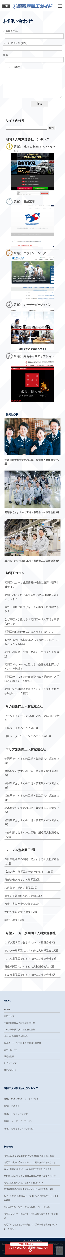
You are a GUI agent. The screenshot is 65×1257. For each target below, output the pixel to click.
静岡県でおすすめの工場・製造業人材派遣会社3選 (32, 760)
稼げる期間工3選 (14, 919)
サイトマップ (10, 1063)
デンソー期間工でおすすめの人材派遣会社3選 (31, 950)
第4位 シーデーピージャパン (18, 1121)
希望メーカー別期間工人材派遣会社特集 (22, 1043)
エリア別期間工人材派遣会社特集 (19, 1029)
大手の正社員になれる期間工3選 (23, 895)
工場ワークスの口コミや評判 (21, 728)
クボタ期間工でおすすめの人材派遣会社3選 (30, 942)
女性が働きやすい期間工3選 (21, 911)
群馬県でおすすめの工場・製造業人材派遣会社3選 (32, 773)
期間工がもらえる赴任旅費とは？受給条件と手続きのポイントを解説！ (32, 678)
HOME (7, 1009)
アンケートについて (32, 1240)
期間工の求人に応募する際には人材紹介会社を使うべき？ (32, 597)
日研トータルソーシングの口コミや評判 (28, 736)
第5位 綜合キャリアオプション (19, 1128)
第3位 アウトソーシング (16, 1114)
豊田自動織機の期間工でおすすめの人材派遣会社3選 (32, 861)
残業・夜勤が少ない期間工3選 (22, 903)
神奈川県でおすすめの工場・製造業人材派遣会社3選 (32, 834)
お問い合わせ (10, 1070)
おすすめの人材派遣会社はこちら (29, 1246)
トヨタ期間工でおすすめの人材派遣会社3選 (30, 974)
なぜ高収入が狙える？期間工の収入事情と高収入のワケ (32, 621)
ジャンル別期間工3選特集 (16, 1036)
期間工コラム (10, 1016)
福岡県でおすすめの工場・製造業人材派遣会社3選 (32, 785)
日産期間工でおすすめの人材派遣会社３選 (29, 966)
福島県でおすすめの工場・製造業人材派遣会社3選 (32, 797)
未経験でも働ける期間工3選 (21, 887)
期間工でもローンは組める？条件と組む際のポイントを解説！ (32, 666)
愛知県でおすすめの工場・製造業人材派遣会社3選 (32, 512)
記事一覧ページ (11, 1050)
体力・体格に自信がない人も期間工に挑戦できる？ (32, 609)
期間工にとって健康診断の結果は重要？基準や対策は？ (32, 584)
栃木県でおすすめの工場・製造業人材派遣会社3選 (32, 560)
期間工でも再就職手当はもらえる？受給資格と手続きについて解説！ (32, 691)
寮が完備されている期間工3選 (22, 879)
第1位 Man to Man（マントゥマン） (21, 1099)
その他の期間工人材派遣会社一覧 (19, 1023)
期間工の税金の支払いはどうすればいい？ (29, 631)
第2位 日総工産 (12, 1106)
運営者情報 (9, 1056)
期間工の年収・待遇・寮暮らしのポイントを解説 (32, 654)
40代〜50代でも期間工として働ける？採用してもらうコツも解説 (32, 641)
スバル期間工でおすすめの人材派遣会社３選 (31, 958)
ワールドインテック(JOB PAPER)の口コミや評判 (32, 718)
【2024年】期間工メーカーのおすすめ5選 (29, 871)
